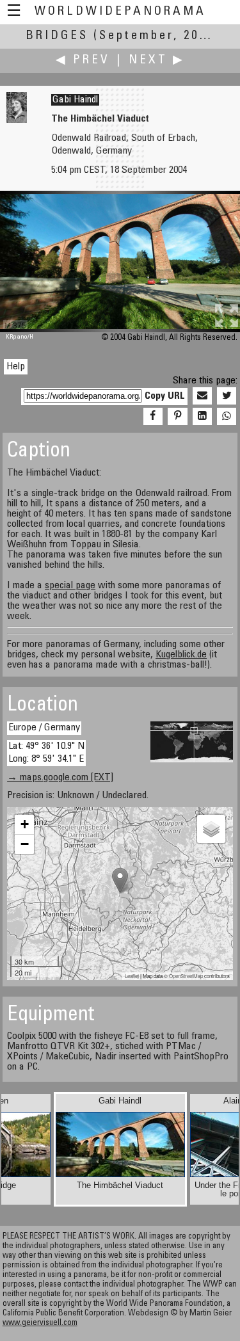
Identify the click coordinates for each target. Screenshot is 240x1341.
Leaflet (132, 975)
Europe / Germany (44, 728)
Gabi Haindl (75, 100)
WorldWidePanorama (120, 12)
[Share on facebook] (153, 417)
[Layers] (211, 829)
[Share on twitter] (227, 396)
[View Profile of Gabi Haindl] (16, 120)
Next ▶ (157, 60)
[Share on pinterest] (177, 417)
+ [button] (24, 824)
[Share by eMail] (202, 396)
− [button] (24, 844)
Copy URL (165, 396)
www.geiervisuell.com (40, 1323)
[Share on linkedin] (202, 417)
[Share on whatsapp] (227, 417)
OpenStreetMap (186, 975)
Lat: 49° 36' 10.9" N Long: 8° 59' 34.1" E (46, 752)
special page (70, 586)
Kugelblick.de (181, 655)
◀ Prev (83, 60)
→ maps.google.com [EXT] (60, 778)
